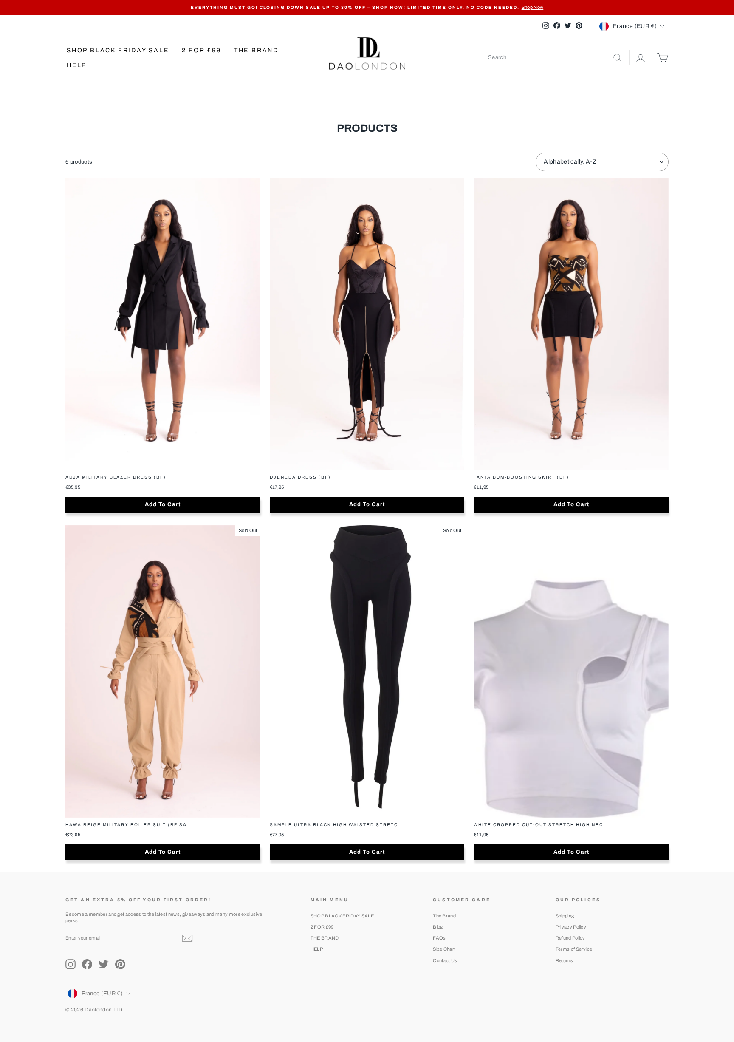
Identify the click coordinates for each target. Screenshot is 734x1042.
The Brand (444, 915)
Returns (564, 960)
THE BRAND (256, 50)
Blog (438, 926)
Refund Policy (570, 937)
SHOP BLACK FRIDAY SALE (118, 50)
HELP (77, 65)
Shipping (565, 915)
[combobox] (555, 57)
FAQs (439, 937)
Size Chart (444, 948)
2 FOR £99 (201, 50)
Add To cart (163, 504)
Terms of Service (574, 948)
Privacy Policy (571, 926)
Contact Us (445, 960)
